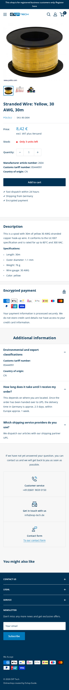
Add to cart (34, 182)
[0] (62, 14)
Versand (37, 133)
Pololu (7, 117)
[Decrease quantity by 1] (19, 152)
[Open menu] (5, 14)
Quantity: (8, 152)
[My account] (55, 14)
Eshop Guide (31, 683)
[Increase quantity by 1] (37, 152)
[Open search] (49, 14)
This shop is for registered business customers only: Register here (35, 4)
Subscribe (14, 636)
